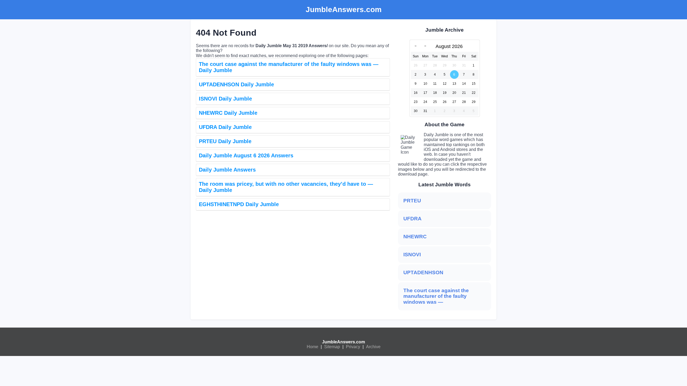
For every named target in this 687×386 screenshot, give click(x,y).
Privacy (353, 346)
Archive (373, 346)
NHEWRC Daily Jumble (228, 113)
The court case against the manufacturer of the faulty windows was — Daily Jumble (288, 67)
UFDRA (412, 218)
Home (312, 346)
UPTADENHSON (423, 272)
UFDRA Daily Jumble (225, 127)
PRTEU (412, 200)
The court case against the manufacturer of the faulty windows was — (436, 296)
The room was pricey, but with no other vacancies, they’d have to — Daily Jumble (286, 187)
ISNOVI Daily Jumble (225, 99)
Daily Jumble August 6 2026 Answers (246, 155)
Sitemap (332, 346)
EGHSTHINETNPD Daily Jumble (239, 204)
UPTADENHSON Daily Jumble (236, 84)
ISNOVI (412, 254)
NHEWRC (415, 236)
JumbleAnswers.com (343, 342)
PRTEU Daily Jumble (225, 141)
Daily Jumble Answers (227, 170)
